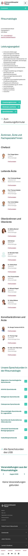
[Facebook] (8, 553)
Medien (3, 510)
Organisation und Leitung (6, 515)
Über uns (3, 512)
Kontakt (24, 550)
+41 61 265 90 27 (7, 35)
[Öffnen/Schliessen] (25, 3)
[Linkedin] (18, 553)
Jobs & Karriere (5, 539)
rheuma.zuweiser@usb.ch (8, 37)
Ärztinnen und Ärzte (9, 107)
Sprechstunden (7, 111)
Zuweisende (4, 8)
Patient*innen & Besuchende (9, 526)
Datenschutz (18, 550)
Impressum (10, 550)
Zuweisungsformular (9, 102)
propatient (3, 519)
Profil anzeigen (12, 161)
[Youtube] (12, 553)
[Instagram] (15, 553)
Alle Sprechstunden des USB (14, 451)
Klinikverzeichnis (5, 517)
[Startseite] (9, 3)
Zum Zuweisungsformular (14, 120)
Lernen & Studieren (6, 545)
